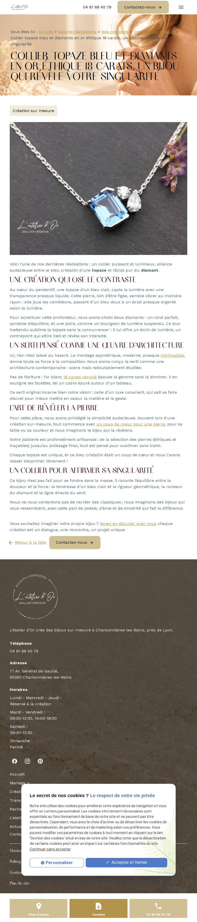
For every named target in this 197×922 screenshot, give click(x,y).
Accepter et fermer (129, 862)
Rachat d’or (21, 809)
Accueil (45, 31)
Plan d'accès (39, 914)
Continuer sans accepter (50, 849)
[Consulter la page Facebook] (14, 761)
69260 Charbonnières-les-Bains (41, 674)
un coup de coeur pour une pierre (130, 424)
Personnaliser (59, 862)
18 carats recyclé (80, 376)
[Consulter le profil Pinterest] (40, 761)
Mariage (17, 782)
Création (18, 791)
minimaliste (172, 355)
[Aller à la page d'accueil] (19, 7)
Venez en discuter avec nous (128, 523)
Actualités (20, 826)
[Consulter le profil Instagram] (27, 761)
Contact (17, 834)
